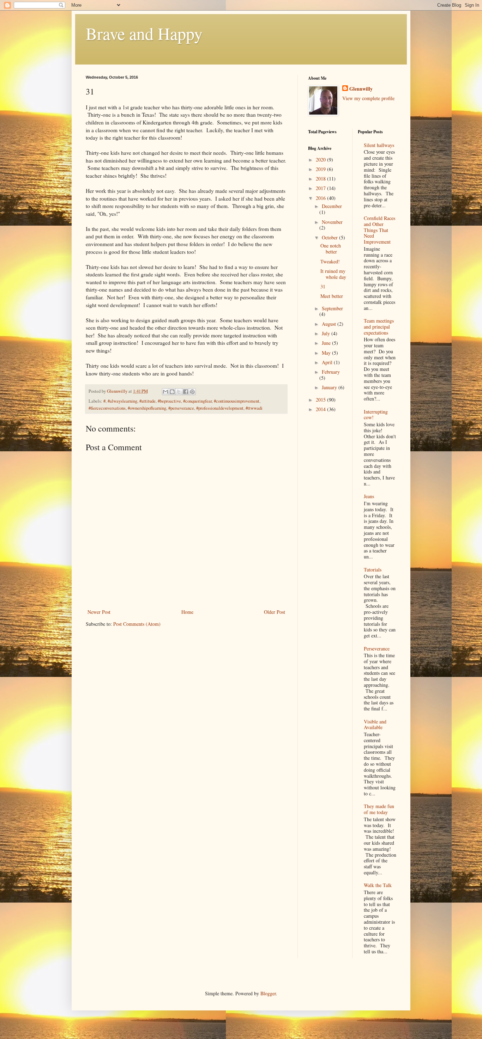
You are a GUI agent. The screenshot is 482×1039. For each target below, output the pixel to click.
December (332, 206)
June (327, 343)
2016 (321, 198)
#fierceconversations (107, 408)
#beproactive (169, 401)
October (330, 237)
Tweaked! (330, 261)
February (331, 371)
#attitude (147, 401)
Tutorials (372, 569)
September (332, 308)
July (326, 333)
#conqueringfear (197, 401)
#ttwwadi (254, 408)
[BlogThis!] (172, 391)
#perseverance (181, 408)
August (329, 323)
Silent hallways (379, 145)
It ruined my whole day (333, 274)
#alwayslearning (122, 401)
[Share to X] (178, 391)
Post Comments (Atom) (137, 624)
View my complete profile (368, 98)
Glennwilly (361, 88)
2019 (321, 169)
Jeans (369, 496)
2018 (321, 178)
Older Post (274, 612)
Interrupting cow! (376, 414)
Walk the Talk (378, 885)
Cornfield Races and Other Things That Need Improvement (379, 230)
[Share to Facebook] (185, 391)
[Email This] (165, 391)
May (327, 352)
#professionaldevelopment (219, 408)
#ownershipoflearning (147, 408)
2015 (321, 399)
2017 (321, 188)
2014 (321, 409)
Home (187, 612)
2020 (321, 159)
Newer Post (99, 612)
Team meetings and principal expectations (379, 326)
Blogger (268, 993)
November (332, 222)
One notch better (330, 248)
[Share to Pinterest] (192, 391)
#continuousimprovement (236, 401)
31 (322, 286)
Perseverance (377, 648)
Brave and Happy (144, 33)
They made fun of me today (379, 809)
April (328, 362)
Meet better (331, 296)
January (330, 387)
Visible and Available (375, 724)
